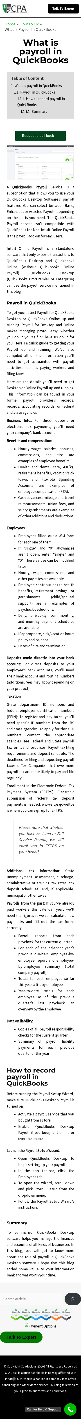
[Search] (73, 1299)
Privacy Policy (62, 1399)
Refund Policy (20, 1406)
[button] (64, 8)
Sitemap (44, 1406)
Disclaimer (37, 1399)
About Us (15, 1399)
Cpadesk (64, 1406)
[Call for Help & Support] (70, 1409)
